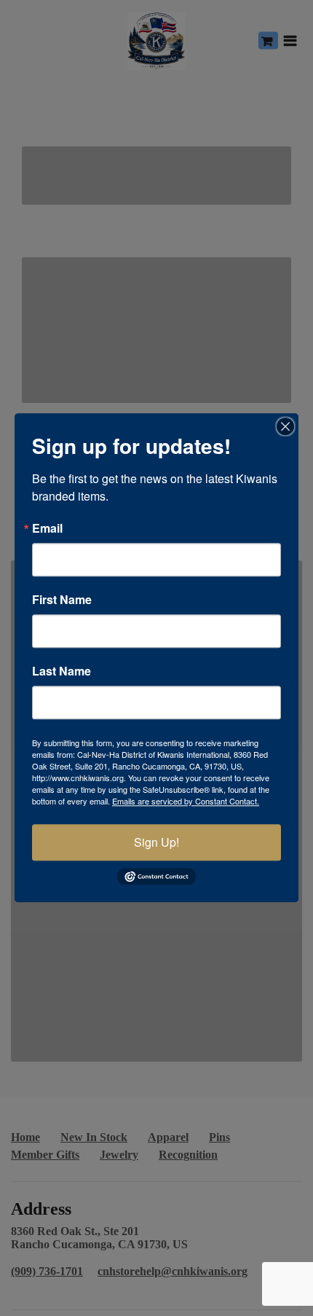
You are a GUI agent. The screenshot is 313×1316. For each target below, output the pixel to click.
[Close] (285, 426)
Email (47, 528)
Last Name (61, 671)
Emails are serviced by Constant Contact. (185, 801)
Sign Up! (156, 842)
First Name (62, 600)
